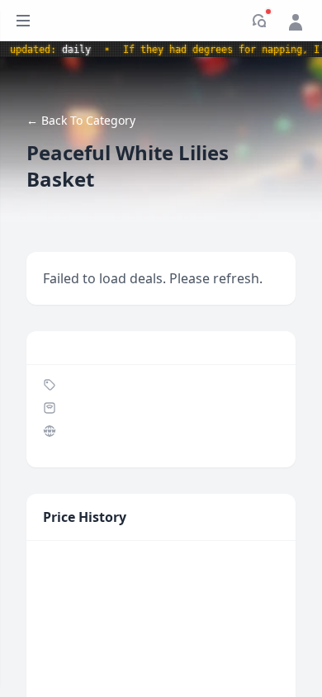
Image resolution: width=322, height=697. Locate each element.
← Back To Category (80, 120)
